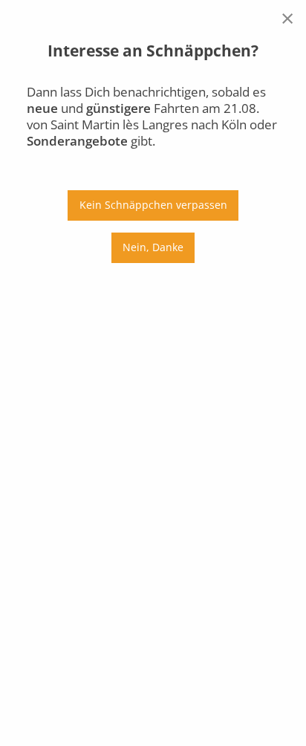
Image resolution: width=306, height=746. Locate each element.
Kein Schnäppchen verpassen (153, 205)
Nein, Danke (153, 247)
